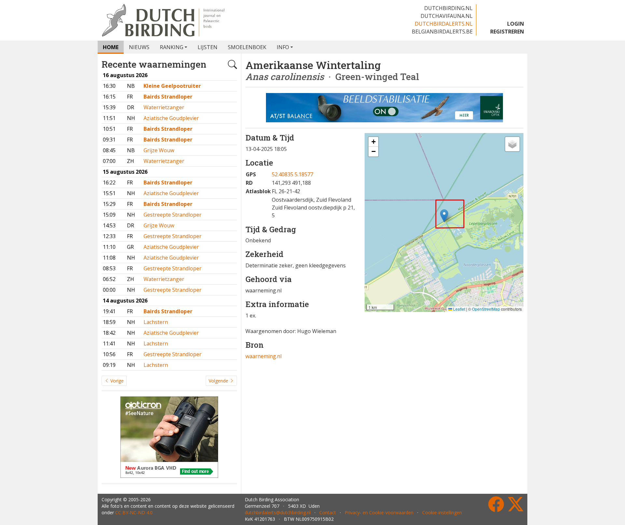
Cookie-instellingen (442, 512)
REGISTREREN (507, 31)
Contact (327, 512)
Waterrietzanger (164, 107)
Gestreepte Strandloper (172, 214)
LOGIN (515, 23)
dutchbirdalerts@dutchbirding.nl (278, 512)
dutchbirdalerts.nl (444, 23)
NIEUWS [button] (139, 47)
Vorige (116, 381)
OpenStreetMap (486, 309)
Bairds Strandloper (168, 96)
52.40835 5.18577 (292, 174)
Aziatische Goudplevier (171, 118)
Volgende (219, 381)
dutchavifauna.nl (447, 16)
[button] (444, 215)
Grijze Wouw (159, 150)
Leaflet (458, 309)
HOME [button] (110, 47)
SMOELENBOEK (247, 47)
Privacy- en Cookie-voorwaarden (379, 512)
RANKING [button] (171, 47)
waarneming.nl (263, 356)
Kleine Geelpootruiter (172, 85)
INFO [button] (283, 47)
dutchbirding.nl (448, 8)
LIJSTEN (207, 47)
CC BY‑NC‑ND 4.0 (134, 512)
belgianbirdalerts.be (442, 31)
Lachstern (156, 322)
